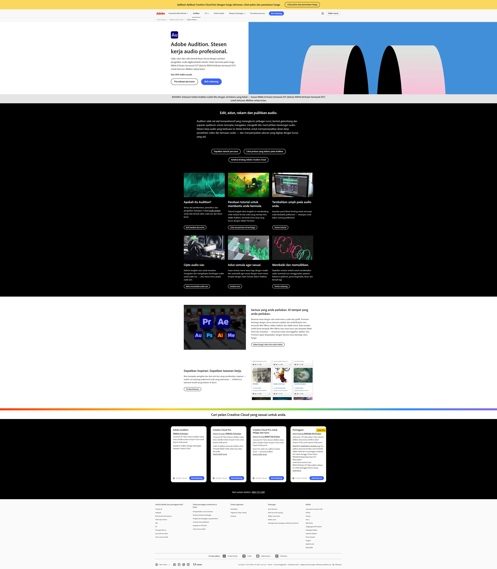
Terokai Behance (192, 389)
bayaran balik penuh (180, 442)
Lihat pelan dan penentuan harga (302, 4)
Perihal (308, 513)
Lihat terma (297, 470)
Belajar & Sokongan (236, 13)
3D (156, 526)
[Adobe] (160, 13)
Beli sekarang (276, 13)
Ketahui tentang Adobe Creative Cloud (248, 159)
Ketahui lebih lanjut (220, 454)
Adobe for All (310, 544)
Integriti (308, 540)
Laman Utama (161, 20)
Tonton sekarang (281, 286)
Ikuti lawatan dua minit (195, 227)
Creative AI (158, 509)
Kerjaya (308, 516)
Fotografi (158, 513)
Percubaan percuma (257, 13)
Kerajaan (233, 516)
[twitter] (183, 564)
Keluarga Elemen (160, 530)
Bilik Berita (309, 523)
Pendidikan (234, 509)
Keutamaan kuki (293, 565)
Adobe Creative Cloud (176, 20)
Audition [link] (196, 13)
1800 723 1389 (258, 492)
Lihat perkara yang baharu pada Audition (264, 151)
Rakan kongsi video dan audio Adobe (268, 344)
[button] (323, 13)
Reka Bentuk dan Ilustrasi (163, 516)
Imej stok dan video (161, 533)
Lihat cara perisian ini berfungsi (242, 227)
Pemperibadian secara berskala (203, 512)
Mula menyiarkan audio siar (197, 286)
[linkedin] (188, 564)
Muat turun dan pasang (275, 513)
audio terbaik (214, 210)
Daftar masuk (333, 13)
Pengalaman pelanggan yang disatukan (205, 518)
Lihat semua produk (161, 537)
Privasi (270, 565)
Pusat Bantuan (272, 509)
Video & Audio (219, 13)
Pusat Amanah (310, 537)
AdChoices (338, 565)
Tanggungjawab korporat (314, 526)
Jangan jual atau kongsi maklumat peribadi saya (315, 565)
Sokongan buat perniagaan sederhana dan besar (283, 523)
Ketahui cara (235, 286)
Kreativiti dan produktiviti (201, 522)
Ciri (206, 13)
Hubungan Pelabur (311, 530)
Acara (307, 520)
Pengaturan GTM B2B (200, 525)
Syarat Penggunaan (280, 565)
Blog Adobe (309, 547)
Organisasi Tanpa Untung (238, 513)
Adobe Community (274, 516)
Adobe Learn (272, 520)
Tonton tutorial (280, 227)
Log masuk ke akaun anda (314, 509)
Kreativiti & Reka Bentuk (177, 13)
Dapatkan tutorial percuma (226, 151)
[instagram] (179, 564)
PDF (156, 523)
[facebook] (174, 564)
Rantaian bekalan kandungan (202, 515)
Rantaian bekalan (311, 533)
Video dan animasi (161, 520)
